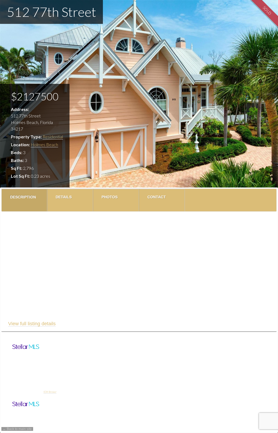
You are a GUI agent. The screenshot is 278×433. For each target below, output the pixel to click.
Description (23, 197)
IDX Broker (49, 391)
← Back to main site (17, 429)
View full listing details (32, 323)
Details (64, 197)
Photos (110, 197)
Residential (53, 136)
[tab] (25, 200)
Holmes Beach (44, 144)
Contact (156, 197)
